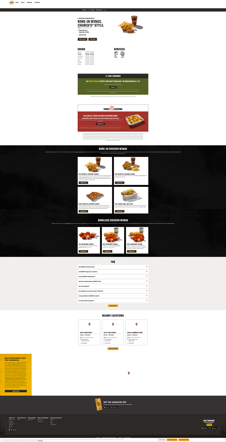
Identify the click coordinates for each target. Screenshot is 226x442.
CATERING (37, 2)
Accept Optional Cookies (184, 439)
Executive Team (11, 422)
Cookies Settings (162, 439)
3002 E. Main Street (86, 332)
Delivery (116, 57)
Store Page (82, 334)
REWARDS (29, 2)
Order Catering (87, 334)
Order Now (83, 182)
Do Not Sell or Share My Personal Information (109, 437)
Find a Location (113, 348)
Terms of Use (120, 437)
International (11, 424)
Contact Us (52, 419)
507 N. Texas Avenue (110, 332)
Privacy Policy (98, 437)
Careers (18, 419)
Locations (10, 421)
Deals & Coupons (40, 421)
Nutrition (51, 422)
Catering (122, 57)
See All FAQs (113, 305)
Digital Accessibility (127, 437)
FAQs (51, 421)
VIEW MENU (92, 39)
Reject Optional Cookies (172, 439)
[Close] (224, 439)
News (10, 427)
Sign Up (113, 87)
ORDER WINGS (82, 39)
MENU (17, 2)
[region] (89, 326)
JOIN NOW (209, 424)
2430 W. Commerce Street (135, 332)
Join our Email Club (53, 424)
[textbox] (113, 81)
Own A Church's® (30, 419)
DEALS (22, 2)
